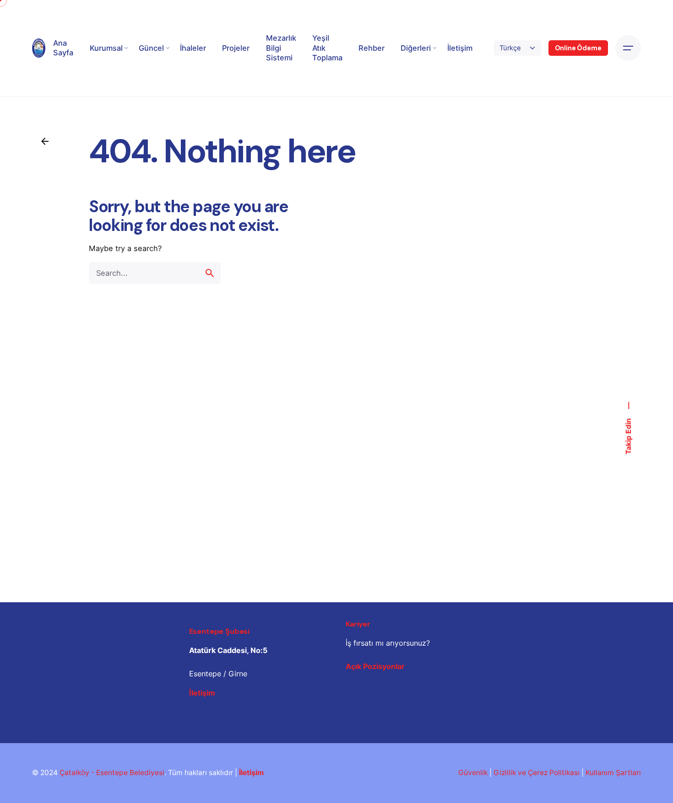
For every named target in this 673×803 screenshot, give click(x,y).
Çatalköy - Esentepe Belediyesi (112, 772)
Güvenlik (473, 772)
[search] (210, 273)
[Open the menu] (628, 48)
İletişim (202, 692)
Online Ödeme (578, 48)
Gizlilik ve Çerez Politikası (537, 772)
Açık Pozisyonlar (375, 666)
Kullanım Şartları (613, 772)
